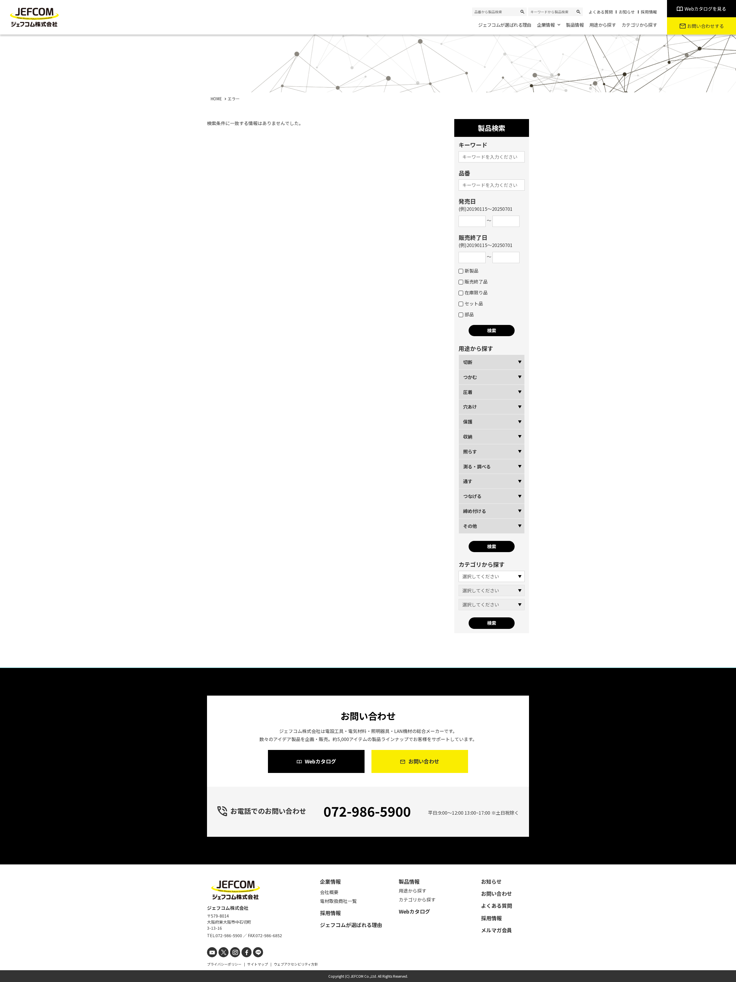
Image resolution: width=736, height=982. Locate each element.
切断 (467, 362)
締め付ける (474, 511)
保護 (467, 421)
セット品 (474, 303)
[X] (223, 952)
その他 (470, 525)
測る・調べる (477, 466)
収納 (467, 436)
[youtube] (212, 952)
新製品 (471, 270)
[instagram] (235, 952)
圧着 (467, 391)
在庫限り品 (476, 292)
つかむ (470, 377)
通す (467, 481)
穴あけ (470, 406)
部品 (469, 314)
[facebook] (246, 952)
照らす (470, 451)
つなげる (472, 496)
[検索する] (522, 11)
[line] (258, 952)
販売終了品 (476, 281)
